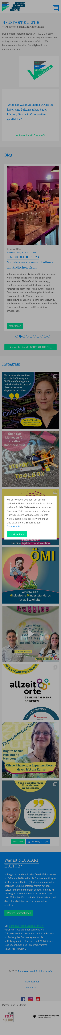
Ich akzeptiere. (17, 534)
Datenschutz (13, 526)
